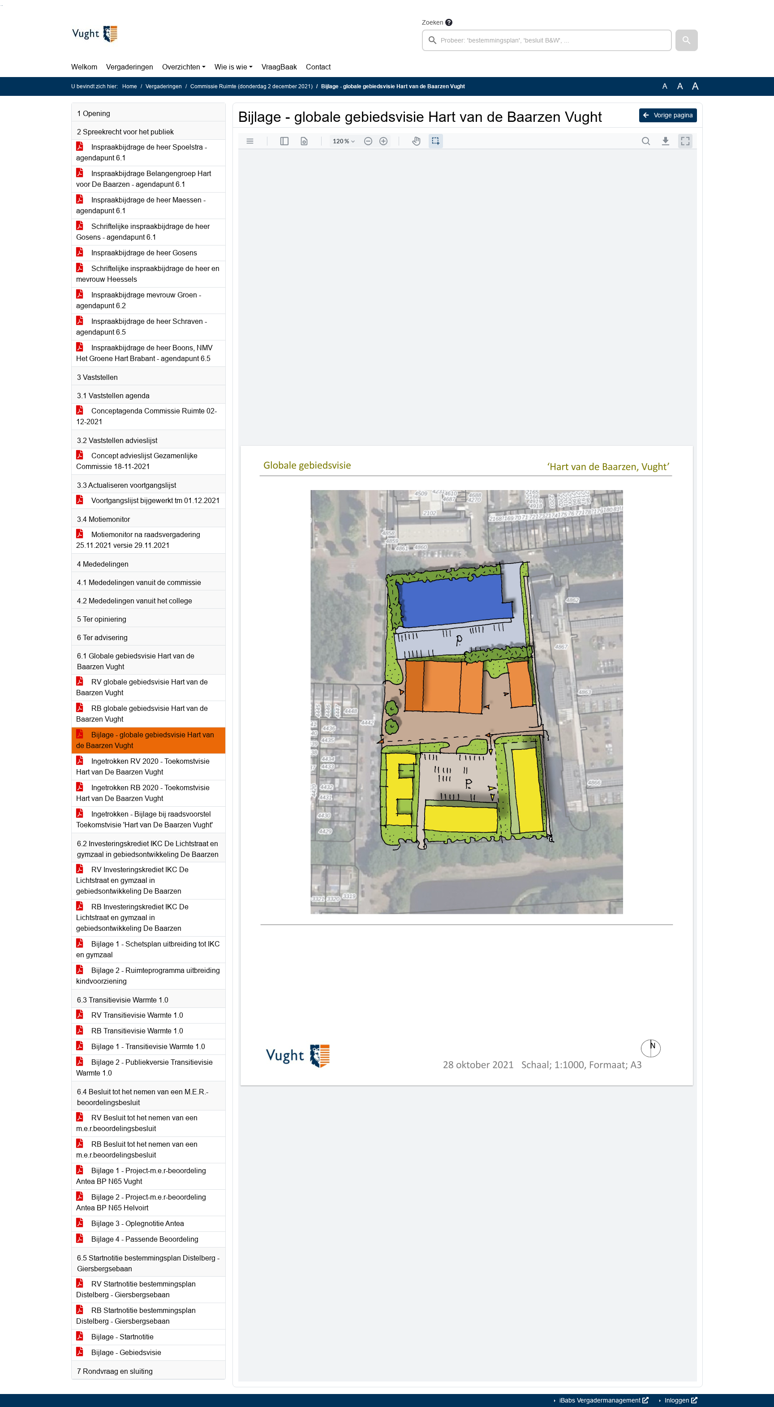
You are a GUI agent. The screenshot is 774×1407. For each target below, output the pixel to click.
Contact (318, 67)
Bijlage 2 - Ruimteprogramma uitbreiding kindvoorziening (148, 976)
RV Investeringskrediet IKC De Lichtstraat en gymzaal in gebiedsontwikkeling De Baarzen (132, 880)
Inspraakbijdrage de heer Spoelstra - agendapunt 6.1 (141, 152)
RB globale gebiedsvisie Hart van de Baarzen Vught (142, 714)
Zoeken (432, 22)
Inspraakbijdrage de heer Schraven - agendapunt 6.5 (141, 327)
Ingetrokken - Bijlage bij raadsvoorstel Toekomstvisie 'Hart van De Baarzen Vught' (144, 819)
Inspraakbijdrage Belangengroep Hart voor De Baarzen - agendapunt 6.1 (143, 179)
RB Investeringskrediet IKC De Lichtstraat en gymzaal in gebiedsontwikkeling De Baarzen (132, 917)
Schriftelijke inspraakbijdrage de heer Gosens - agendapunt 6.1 (143, 232)
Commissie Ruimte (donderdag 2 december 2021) (251, 86)
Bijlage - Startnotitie (122, 1337)
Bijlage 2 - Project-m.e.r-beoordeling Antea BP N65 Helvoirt (141, 1202)
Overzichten (181, 67)
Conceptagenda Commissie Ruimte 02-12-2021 (146, 416)
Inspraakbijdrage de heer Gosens (143, 253)
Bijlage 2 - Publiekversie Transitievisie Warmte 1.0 (144, 1067)
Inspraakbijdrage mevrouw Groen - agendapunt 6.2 (138, 300)
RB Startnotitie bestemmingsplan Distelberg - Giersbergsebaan (136, 1316)
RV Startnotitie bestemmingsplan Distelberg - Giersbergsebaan (136, 1289)
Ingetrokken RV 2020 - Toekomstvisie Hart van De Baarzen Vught (143, 766)
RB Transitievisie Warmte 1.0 (136, 1031)
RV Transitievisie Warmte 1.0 (136, 1015)
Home (129, 86)
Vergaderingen (129, 67)
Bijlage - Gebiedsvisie (125, 1352)
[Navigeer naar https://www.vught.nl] (94, 34)
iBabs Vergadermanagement (600, 1400)
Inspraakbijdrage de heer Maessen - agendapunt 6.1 (141, 205)
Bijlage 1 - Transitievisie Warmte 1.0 (147, 1046)
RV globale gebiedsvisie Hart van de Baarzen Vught (142, 687)
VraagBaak (279, 67)
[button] (686, 40)
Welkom (84, 67)
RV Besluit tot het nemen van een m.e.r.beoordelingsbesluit (137, 1123)
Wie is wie (231, 67)
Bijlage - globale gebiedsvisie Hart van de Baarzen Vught (145, 740)
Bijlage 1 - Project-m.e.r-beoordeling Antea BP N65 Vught (141, 1176)
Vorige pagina (672, 115)
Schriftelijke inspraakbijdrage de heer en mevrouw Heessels (147, 274)
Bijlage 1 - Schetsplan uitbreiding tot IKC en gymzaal (148, 949)
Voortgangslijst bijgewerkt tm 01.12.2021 (155, 500)
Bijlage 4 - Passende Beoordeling (144, 1239)
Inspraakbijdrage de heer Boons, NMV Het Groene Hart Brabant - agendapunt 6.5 (144, 353)
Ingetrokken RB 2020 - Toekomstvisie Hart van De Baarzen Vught (143, 793)
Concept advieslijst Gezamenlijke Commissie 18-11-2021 (137, 461)
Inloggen (677, 1400)
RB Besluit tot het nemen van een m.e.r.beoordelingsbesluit (137, 1149)
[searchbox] (547, 40)
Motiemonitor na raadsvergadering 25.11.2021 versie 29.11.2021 (138, 540)
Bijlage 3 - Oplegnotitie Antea (137, 1223)
